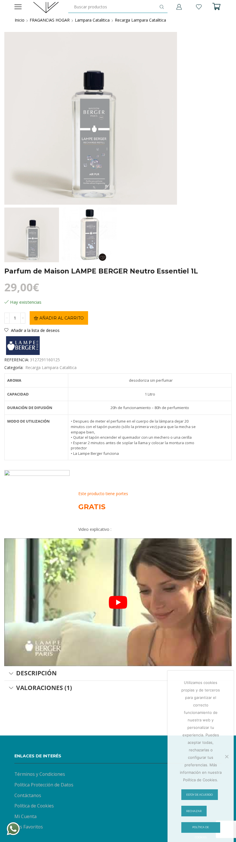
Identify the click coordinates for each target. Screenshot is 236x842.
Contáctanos (27, 795)
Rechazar (193, 811)
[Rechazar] (226, 756)
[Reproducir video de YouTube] (118, 602)
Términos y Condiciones (39, 774)
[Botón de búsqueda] (162, 7)
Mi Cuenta (25, 816)
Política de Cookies (34, 806)
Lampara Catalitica (92, 20)
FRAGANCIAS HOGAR (50, 20)
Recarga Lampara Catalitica (140, 20)
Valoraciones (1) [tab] (44, 688)
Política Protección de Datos (43, 785)
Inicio (19, 20)
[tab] (118, 673)
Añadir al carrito (61, 318)
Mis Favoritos (28, 827)
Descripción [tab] (36, 673)
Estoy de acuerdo (199, 794)
